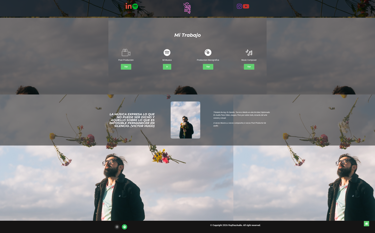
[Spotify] (135, 5)
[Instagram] (239, 5)
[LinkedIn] (129, 6)
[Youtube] (246, 5)
